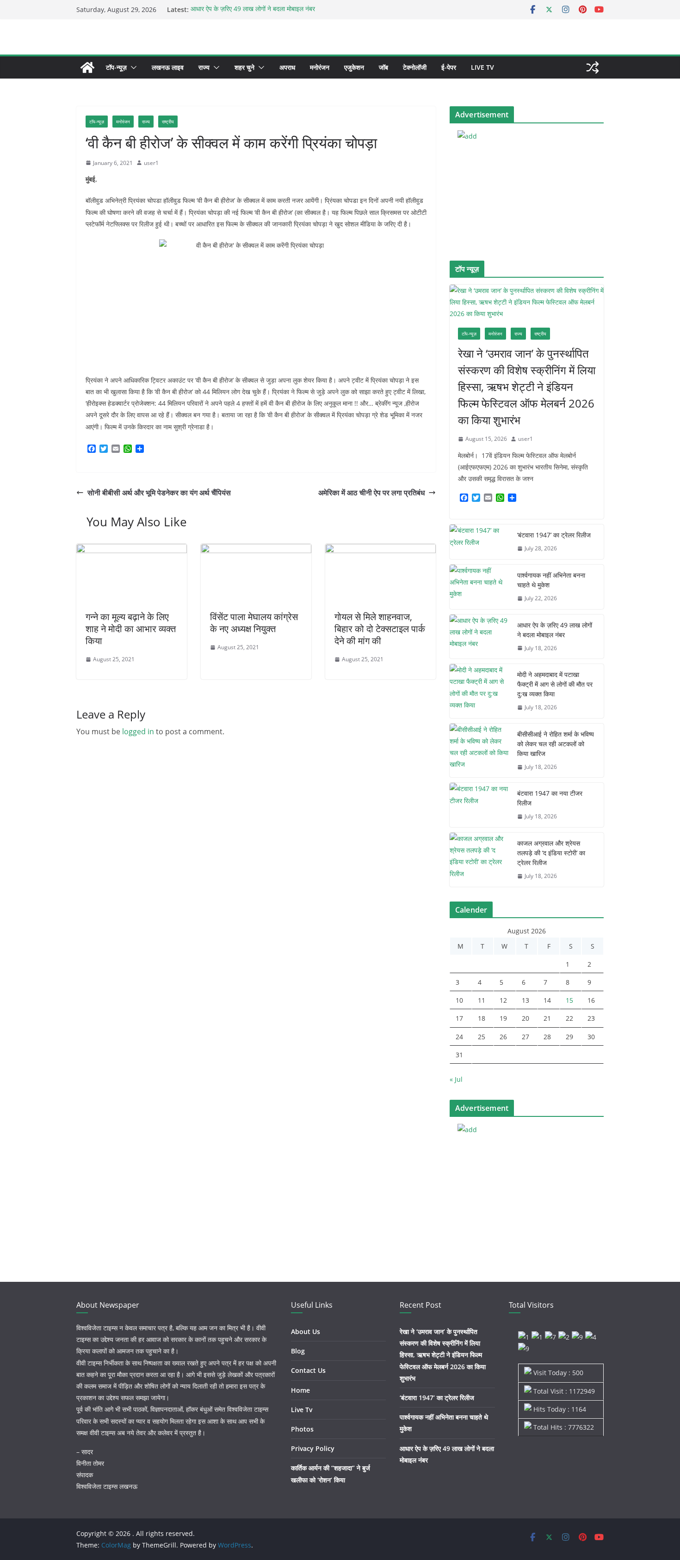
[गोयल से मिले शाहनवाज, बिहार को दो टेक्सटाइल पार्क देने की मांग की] (380, 550)
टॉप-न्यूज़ (116, 67)
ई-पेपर (448, 67)
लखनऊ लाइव (168, 67)
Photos (302, 1429)
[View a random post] (592, 67)
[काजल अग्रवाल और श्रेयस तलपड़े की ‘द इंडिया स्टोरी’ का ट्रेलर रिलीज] (480, 860)
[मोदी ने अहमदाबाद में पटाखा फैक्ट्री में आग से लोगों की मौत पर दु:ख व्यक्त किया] (480, 691)
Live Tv (482, 67)
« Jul (456, 1079)
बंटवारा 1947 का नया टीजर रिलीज (549, 798)
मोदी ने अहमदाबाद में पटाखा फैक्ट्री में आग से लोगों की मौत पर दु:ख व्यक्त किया (555, 684)
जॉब (383, 67)
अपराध (287, 67)
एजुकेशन (354, 67)
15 (569, 1000)
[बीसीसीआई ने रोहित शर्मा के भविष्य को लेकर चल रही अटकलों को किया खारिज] (480, 751)
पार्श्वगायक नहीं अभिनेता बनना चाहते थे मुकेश (551, 580)
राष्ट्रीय (168, 121)
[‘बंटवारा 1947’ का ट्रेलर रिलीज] (480, 541)
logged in (138, 731)
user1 (151, 163)
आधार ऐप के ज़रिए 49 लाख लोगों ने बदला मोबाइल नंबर (253, 9)
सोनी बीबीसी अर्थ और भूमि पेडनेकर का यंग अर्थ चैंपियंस (159, 493)
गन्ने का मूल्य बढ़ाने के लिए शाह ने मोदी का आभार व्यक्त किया (131, 628)
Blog (298, 1351)
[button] (132, 67)
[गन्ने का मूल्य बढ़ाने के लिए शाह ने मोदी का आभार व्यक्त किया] (131, 550)
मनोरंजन (319, 67)
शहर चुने (244, 67)
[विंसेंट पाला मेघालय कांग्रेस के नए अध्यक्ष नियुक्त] (256, 550)
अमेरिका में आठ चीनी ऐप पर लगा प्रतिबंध (371, 493)
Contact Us (308, 1370)
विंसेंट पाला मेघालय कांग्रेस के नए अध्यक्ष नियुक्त (254, 622)
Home (300, 1390)
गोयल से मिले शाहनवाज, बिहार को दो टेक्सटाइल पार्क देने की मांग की (379, 628)
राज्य (204, 67)
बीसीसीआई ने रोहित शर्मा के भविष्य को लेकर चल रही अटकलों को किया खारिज (555, 744)
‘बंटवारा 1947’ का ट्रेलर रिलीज (554, 534)
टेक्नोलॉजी (415, 67)
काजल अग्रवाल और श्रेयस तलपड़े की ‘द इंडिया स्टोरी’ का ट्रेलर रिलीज (551, 853)
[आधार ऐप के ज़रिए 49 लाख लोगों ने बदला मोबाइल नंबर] (480, 637)
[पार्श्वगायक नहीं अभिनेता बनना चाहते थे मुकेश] (480, 587)
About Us (305, 1331)
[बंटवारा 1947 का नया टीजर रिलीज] (480, 805)
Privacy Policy (312, 1448)
